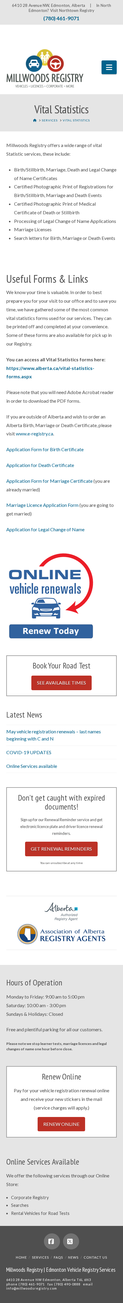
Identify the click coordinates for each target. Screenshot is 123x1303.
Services (40, 1257)
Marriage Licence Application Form (42, 505)
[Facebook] (52, 1241)
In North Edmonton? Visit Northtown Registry (70, 8)
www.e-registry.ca (34, 433)
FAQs (58, 1257)
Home (21, 1257)
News (73, 1257)
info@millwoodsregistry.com (31, 1288)
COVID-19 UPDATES (28, 752)
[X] (71, 1241)
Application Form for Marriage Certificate (49, 481)
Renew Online (61, 1124)
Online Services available (31, 766)
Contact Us (95, 1257)
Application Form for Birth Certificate (45, 449)
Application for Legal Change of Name (45, 529)
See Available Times (61, 682)
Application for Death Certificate (40, 465)
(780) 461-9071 (61, 18)
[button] (109, 67)
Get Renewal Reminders (61, 849)
